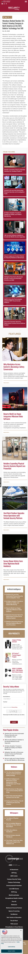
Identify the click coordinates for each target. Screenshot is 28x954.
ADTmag (14, 873)
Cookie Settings (11, 946)
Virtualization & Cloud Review (14, 927)
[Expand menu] (25, 2)
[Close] (21, 930)
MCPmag (14, 892)
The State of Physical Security (12, 819)
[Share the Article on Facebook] (3, 17)
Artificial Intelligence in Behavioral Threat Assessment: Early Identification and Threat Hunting (13, 782)
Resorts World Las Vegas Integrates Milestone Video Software (13, 416)
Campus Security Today (14, 879)
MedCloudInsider (14, 895)
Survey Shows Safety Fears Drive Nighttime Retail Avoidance (13, 564)
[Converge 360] (14, 859)
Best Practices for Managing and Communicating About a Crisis (14, 790)
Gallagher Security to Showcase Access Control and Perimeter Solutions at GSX (13, 278)
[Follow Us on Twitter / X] (4, 4)
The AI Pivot (14, 920)
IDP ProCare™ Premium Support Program (16, 655)
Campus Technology (14, 882)
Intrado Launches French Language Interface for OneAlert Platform (14, 170)
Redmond (14, 904)
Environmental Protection (14, 885)
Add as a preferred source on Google (6, 1)
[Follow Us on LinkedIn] (3, 4)
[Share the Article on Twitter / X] (8, 17)
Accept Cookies (11, 951)
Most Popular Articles (10, 730)
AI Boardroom (14, 869)
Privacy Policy (14, 707)
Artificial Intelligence (14, 589)
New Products (14, 633)
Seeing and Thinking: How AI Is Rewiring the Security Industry (14, 802)
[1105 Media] (14, 865)
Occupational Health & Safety (14, 898)
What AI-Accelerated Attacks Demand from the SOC (14, 796)
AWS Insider (14, 876)
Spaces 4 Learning (14, 911)
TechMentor (14, 914)
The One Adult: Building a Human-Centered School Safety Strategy (13, 773)
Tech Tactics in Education (14, 917)
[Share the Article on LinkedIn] (6, 17)
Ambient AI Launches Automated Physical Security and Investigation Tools (14, 192)
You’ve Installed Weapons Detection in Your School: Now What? (13, 825)
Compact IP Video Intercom (16, 641)
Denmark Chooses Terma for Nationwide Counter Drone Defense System (14, 323)
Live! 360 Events (14, 889)
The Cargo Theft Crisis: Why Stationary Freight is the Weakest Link (14, 842)
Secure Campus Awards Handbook (13, 836)
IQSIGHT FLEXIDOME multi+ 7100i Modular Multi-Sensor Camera (17, 670)
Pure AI (14, 901)
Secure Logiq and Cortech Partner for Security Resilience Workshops (14, 256)
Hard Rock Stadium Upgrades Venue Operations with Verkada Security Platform (14, 516)
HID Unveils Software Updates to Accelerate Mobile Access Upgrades (14, 236)
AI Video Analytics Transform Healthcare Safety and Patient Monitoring (12, 214)
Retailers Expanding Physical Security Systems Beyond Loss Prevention (14, 466)
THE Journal (14, 924)
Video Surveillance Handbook (11, 831)
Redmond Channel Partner (14, 908)
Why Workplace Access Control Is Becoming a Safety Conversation (14, 367)
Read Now (6, 382)
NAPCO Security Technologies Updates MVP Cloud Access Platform (13, 300)
